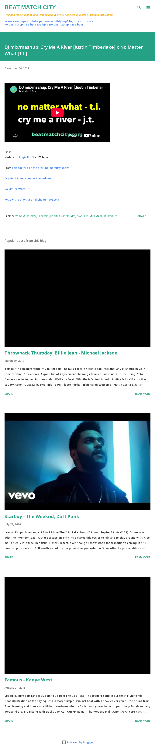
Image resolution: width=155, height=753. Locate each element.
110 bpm (54, 24)
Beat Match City (30, 7)
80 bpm (20, 24)
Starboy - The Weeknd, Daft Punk (42, 516)
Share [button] (142, 216)
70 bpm (9, 24)
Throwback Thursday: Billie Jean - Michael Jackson (61, 353)
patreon (44, 21)
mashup (82, 216)
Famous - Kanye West (28, 680)
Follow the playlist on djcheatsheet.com (32, 199)
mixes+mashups (15, 21)
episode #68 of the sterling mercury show (40, 167)
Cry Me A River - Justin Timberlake (28, 178)
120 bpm (65, 24)
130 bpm (77, 24)
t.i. (117, 216)
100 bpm (42, 24)
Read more (142, 393)
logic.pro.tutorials (81, 21)
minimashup (98, 216)
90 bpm (31, 24)
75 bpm (31, 216)
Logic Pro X (26, 157)
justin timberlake (62, 216)
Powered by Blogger (79, 742)
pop (111, 216)
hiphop (43, 216)
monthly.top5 (59, 21)
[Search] (139, 7)
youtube (32, 21)
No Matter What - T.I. (18, 189)
